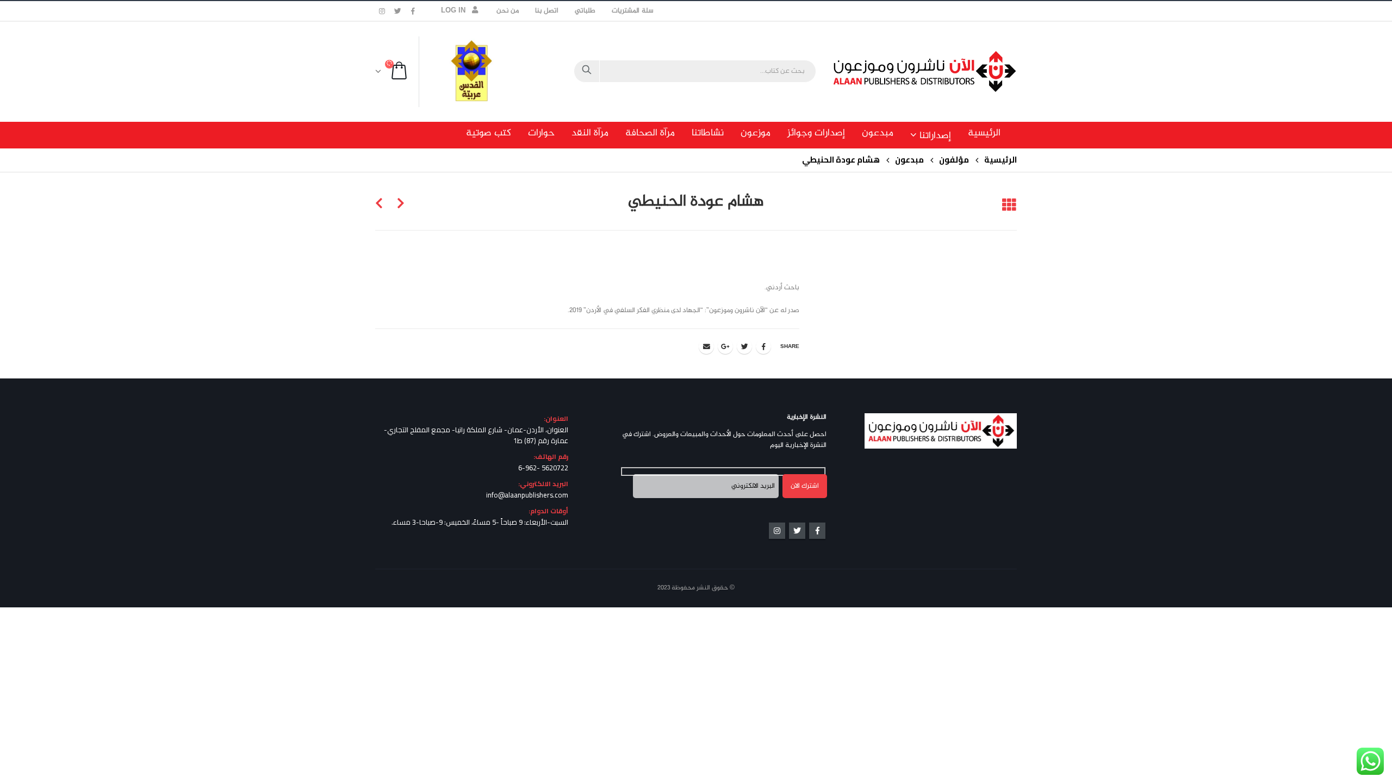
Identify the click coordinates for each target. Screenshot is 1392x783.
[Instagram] (382, 11)
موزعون (755, 133)
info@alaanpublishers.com (527, 494)
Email (706, 346)
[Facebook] (413, 11)
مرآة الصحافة (650, 133)
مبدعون (877, 133)
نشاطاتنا (708, 133)
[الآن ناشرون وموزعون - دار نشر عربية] (949, 71)
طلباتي (585, 11)
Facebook (763, 346)
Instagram (777, 531)
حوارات (541, 133)
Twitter (744, 346)
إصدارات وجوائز (816, 133)
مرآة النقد (589, 133)
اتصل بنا (546, 11)
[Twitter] (398, 11)
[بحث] (586, 71)
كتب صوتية (488, 133)
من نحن (507, 11)
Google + (725, 346)
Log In (453, 11)
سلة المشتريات (632, 11)
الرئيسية (984, 133)
